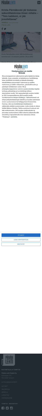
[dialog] (21, 208)
